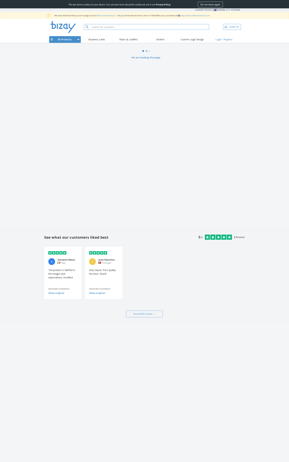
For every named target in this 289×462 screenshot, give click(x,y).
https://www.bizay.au (106, 15)
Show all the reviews (142, 313)
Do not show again (210, 4)
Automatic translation (58, 288)
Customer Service (203, 9)
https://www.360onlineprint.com (195, 15)
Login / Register (223, 39)
